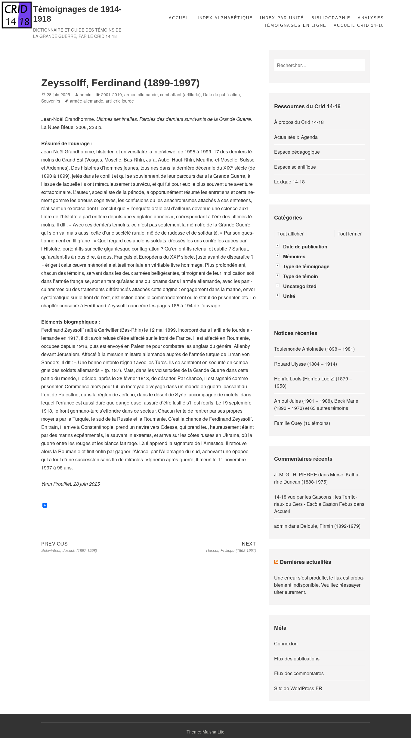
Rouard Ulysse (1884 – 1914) (305, 363)
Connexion (286, 643)
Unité (289, 296)
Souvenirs (50, 101)
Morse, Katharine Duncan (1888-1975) (317, 478)
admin (85, 94)
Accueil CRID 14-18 (359, 25)
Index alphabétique (225, 18)
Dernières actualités (305, 562)
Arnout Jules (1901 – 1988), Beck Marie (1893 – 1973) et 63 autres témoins (316, 404)
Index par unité (282, 18)
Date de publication (221, 94)
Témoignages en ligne (295, 25)
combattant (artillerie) (180, 94)
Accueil (179, 18)
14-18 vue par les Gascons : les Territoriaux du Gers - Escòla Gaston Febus (315, 500)
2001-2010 (111, 94)
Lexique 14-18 (289, 181)
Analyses (371, 18)
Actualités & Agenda (296, 137)
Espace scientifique (295, 166)
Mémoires (294, 256)
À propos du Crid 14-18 (299, 121)
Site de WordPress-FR (298, 688)
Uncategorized (300, 286)
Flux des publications (297, 658)
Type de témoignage (306, 266)
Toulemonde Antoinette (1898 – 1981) (314, 348)
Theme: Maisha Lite (205, 732)
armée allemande (141, 94)
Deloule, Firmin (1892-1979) (330, 525)
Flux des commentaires (299, 673)
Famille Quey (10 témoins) (302, 423)
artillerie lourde (120, 101)
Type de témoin (300, 276)
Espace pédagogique (297, 151)
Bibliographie (331, 18)
